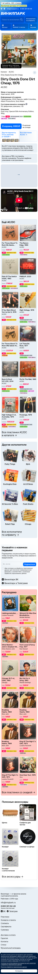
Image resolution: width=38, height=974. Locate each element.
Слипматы (5, 923)
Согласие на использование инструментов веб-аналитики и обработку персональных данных (18, 963)
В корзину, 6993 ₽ (11, 126)
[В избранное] (34, 72)
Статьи (3, 945)
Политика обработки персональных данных (14, 967)
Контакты (4, 941)
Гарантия (4, 938)
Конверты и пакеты (8, 920)
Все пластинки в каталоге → (14, 434)
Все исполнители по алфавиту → (12, 533)
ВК (4, 911)
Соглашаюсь (19, 971)
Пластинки (5, 917)
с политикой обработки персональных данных (17, 572)
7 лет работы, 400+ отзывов (11, 3)
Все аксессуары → (12, 876)
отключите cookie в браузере (9, 961)
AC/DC (4, 87)
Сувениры (5, 930)
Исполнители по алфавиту (30, 19)
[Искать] (21, 20)
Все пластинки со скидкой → (18, 792)
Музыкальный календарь (11, 948)
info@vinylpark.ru (13, 9)
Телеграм (13, 911)
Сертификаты (6, 926)
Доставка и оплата (8, 935)
